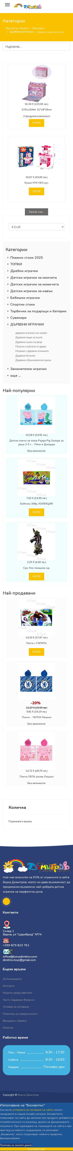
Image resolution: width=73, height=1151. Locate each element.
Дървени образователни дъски (33, 360)
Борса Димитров (28, 1095)
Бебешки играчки (25, 297)
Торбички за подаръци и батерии (38, 311)
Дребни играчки (24, 271)
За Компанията (12, 979)
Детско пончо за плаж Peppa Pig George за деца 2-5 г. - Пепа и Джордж (36, 442)
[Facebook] (6, 901)
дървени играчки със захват (31, 333)
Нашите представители (17, 993)
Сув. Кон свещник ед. (36, 568)
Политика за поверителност (20, 1014)
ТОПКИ (16, 264)
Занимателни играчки (28, 369)
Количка (8, 1027)
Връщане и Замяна (14, 1021)
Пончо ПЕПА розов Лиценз (37, 776)
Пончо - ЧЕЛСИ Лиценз (36, 717)
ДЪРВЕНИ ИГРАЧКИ (27, 324)
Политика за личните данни (15, 1145)
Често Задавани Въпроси (18, 1000)
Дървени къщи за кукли (28, 337)
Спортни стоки (22, 304)
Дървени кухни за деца (28, 342)
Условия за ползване (16, 1007)
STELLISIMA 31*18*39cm (36, 109)
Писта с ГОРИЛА (36, 643)
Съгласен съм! (36, 1149)
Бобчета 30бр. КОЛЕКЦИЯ (36, 503)
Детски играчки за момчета (33, 277)
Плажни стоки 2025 (26, 257)
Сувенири (18, 317)
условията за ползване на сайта (33, 1110)
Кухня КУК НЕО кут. (37, 183)
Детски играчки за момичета (34, 284)
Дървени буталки (25, 355)
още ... (15, 375)
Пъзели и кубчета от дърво (30, 346)
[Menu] (7, 4)
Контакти (8, 986)
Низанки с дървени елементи (32, 351)
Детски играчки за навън (31, 291)
